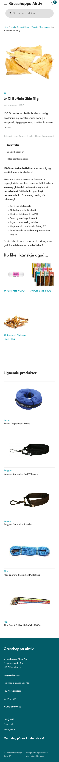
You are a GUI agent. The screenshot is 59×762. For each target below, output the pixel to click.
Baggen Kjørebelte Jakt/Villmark (21, 474)
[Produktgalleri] (29, 62)
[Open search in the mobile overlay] (29, 13)
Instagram (9, 729)
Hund (12, 27)
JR (5, 93)
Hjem (6, 27)
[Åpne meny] (6, 4)
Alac (6, 571)
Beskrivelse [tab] (13, 145)
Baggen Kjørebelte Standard (18, 524)
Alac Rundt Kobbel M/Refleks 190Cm (22, 625)
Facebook (9, 724)
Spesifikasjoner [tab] (15, 152)
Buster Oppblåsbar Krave (17, 424)
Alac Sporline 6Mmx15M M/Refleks (22, 575)
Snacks (35, 27)
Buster (7, 420)
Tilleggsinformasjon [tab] (17, 159)
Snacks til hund (23, 27)
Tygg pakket (45, 27)
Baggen (8, 471)
